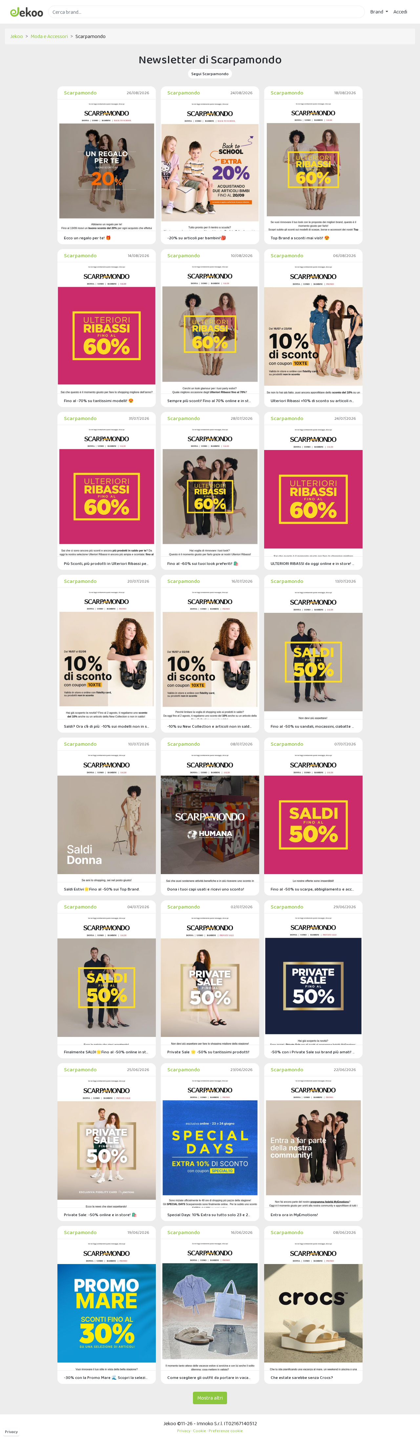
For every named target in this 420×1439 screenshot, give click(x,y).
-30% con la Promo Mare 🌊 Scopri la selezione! (106, 1377)
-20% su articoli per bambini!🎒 (196, 238)
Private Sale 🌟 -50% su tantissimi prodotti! (208, 1052)
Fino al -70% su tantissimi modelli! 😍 (99, 400)
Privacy (11, 1432)
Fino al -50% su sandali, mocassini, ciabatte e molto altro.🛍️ (313, 726)
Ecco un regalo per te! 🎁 (87, 238)
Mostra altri (210, 1398)
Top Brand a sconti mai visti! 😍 (300, 238)
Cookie (199, 1431)
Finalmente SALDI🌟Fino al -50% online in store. (106, 1052)
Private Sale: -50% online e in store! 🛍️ (100, 1215)
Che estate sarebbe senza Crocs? (302, 1377)
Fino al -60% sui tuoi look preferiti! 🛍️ (203, 563)
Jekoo (16, 36)
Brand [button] (377, 11)
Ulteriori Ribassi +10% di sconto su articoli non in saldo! (313, 400)
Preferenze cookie (226, 1431)
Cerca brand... (62, 22)
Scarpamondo (80, 93)
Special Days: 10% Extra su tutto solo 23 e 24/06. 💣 (210, 1215)
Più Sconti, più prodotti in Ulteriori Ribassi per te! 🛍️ (106, 563)
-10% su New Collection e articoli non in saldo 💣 (210, 726)
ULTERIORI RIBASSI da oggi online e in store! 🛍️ (313, 563)
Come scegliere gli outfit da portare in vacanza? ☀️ (210, 1377)
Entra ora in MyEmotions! (294, 1215)
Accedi (400, 11)
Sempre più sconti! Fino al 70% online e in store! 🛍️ (210, 400)
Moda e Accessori (49, 36)
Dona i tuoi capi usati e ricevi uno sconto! (205, 889)
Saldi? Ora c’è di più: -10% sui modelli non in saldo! (106, 726)
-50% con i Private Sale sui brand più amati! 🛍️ (313, 1052)
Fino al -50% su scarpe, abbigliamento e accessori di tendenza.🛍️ (313, 889)
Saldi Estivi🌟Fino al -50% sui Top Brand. (102, 889)
